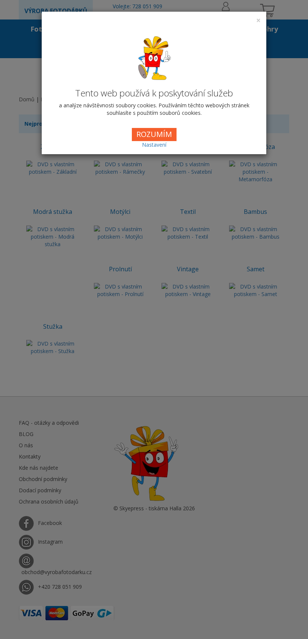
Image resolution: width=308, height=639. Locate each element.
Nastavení (154, 144)
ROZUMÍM (154, 134)
